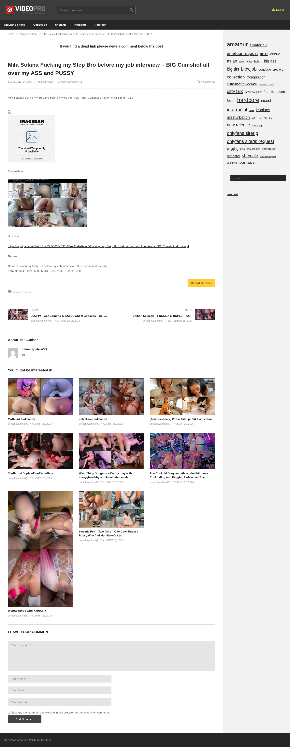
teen (242, 162)
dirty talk (235, 91)
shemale (250, 155)
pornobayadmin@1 (34, 349)
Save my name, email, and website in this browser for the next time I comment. (60, 712)
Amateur (100, 24)
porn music (269, 148)
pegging (232, 149)
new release (238, 124)
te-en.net (232, 194)
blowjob (249, 69)
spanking (232, 162)
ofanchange (257, 125)
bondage (264, 69)
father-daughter (253, 91)
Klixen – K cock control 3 (263, 178)
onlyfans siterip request (250, 141)
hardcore (27, 292)
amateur (17, 292)
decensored (266, 84)
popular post (253, 149)
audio (241, 62)
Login (279, 9)
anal (264, 53)
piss (242, 148)
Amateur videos (45, 81)
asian (232, 61)
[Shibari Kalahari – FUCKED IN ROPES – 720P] (165, 315)
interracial (237, 109)
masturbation (238, 117)
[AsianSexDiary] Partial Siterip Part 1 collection (181, 419)
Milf (253, 118)
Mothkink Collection (21, 419)
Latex (251, 110)
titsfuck (251, 162)
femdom (278, 92)
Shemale (60, 24)
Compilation (256, 77)
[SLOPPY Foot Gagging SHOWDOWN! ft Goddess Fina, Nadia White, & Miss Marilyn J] (58, 315)
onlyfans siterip (242, 133)
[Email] (23, 355)
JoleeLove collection (93, 419)
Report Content (201, 282)
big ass (270, 61)
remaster (233, 156)
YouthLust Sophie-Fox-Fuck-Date (30, 473)
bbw (249, 61)
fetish (231, 101)
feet (266, 92)
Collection (40, 24)
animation (274, 54)
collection (236, 77)
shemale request (268, 156)
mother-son (265, 117)
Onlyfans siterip (14, 24)
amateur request (242, 53)
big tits (233, 69)
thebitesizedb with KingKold (27, 610)
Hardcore (80, 24)
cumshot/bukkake (242, 84)
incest (266, 100)
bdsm (258, 61)
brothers (278, 69)
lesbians (263, 110)
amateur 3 (258, 45)
